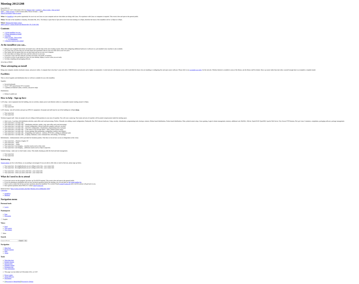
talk (33, 10)
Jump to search (16, 13)
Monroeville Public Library (14, 23)
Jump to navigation (6, 13)
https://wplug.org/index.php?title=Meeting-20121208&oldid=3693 (30, 189)
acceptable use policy (196, 70)
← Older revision (9, 11)
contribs (38, 10)
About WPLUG (9, 277)
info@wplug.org (38, 185)
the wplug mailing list (75, 182)
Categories (4, 190)
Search (3, 237)
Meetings (7, 195)
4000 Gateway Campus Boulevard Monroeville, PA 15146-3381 (20, 24)
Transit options (5, 163)
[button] (1, 219)
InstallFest (10, 16)
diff (2, 11)
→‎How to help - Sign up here (50, 10)
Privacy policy (8, 275)
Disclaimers (7, 278)
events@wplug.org (64, 184)
